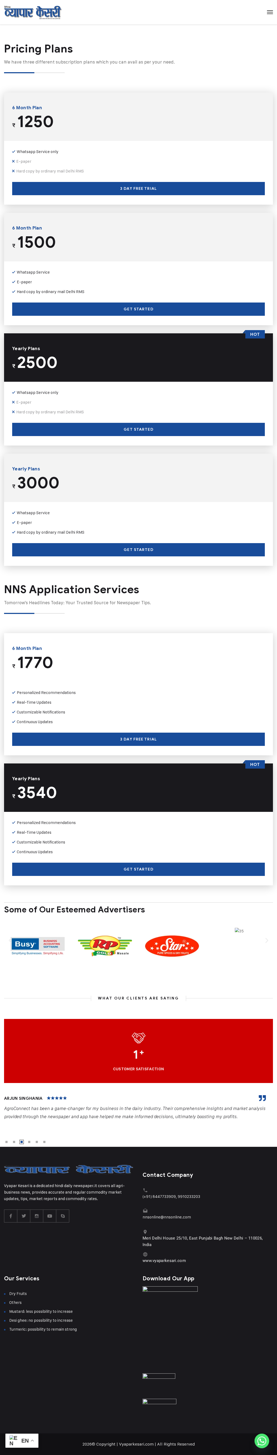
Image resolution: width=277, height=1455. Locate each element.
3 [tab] (21, 1142)
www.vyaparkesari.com (164, 1260)
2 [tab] (14, 1142)
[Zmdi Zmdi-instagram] (36, 1216)
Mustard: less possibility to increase (41, 1311)
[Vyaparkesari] (33, 12)
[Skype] (62, 1216)
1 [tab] (6, 1142)
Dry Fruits (18, 1293)
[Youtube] (49, 1216)
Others (15, 1302)
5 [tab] (37, 1142)
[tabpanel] (138, 1108)
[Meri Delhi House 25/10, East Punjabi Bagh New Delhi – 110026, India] (145, 1231)
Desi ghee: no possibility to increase (41, 1320)
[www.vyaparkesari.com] (145, 1254)
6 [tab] (44, 1142)
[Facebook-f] (10, 1216)
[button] (10, 940)
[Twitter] (23, 1216)
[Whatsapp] (262, 1441)
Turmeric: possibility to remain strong (43, 1329)
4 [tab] (29, 1142)
